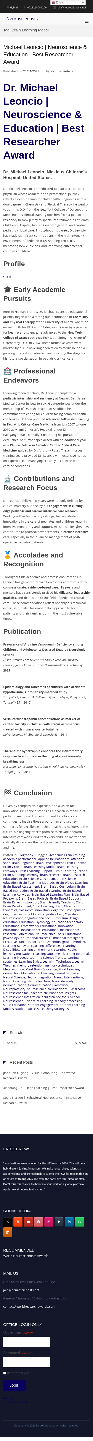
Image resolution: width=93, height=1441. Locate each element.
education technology (67, 922)
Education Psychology (34, 922)
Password (18, 1353)
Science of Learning (39, 1001)
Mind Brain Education (41, 969)
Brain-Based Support (65, 898)
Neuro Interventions (68, 977)
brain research (50, 875)
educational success (35, 938)
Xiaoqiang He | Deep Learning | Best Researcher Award (43, 1088)
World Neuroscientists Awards (25, 1256)
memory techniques (59, 965)
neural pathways (67, 973)
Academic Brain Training (67, 855)
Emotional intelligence (67, 938)
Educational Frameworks (21, 926)
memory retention (30, 965)
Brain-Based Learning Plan (50, 894)
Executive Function (16, 942)
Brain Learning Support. (35, 871)
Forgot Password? (15, 1402)
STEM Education (15, 1005)
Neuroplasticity (14, 989)
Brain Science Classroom (37, 879)
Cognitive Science (37, 918)
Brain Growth (12, 867)
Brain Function (76, 863)
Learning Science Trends (47, 957)
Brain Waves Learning (72, 882)
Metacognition (13, 969)
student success (27, 1009)
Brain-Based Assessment (21, 886)
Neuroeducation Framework (48, 985)
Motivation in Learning (37, 973)
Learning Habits (65, 949)
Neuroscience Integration (21, 997)
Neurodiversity (63, 981)
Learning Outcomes (47, 954)
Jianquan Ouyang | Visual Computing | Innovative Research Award (39, 1075)
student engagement (43, 1005)
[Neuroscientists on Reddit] (7, 1232)
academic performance (20, 859)
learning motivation (17, 954)
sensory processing (68, 1001)
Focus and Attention (46, 942)
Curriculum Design (65, 918)
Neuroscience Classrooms (66, 989)
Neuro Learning (14, 981)
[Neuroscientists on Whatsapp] (79, 1222)
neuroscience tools (55, 997)
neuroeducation (14, 985)
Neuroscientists (22, 18)
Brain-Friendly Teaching (57, 902)
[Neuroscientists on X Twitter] (7, 1222)
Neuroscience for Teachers (22, 993)
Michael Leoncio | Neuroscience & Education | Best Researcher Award (45, 54)
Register (9, 1398)
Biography (25, 855)
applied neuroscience (54, 859)
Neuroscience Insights (60, 993)
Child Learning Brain (48, 906)
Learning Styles (30, 961)
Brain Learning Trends (71, 871)
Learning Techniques (58, 961)
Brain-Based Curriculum (58, 886)
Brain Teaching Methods (37, 882)
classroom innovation (34, 910)
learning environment (36, 949)
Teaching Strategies (54, 1009)
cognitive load (53, 914)
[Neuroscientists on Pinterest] (38, 1222)
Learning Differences (46, 946)
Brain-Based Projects (34, 898)
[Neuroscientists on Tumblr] (59, 1222)
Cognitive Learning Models (22, 914)
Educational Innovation (57, 926)
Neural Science (14, 977)
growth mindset (73, 942)
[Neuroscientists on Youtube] (28, 1222)
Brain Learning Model (39, 867)
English (60, 2)
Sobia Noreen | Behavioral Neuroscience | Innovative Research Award (42, 1100)
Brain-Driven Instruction (20, 902)
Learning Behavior (16, 946)
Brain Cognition (23, 863)
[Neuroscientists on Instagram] (48, 1222)
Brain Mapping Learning (20, 875)
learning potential (76, 954)
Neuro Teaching (39, 981)
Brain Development (50, 863)
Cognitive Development (68, 910)
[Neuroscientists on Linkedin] (69, 1222)
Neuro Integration (40, 977)
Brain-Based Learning (46, 890)
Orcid (7, 277)
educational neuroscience (22, 930)
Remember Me (18, 1373)
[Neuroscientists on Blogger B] (17, 1222)
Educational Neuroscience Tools (41, 934)
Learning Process (15, 957)
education (10, 922)
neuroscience (36, 989)
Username (18, 1332)
